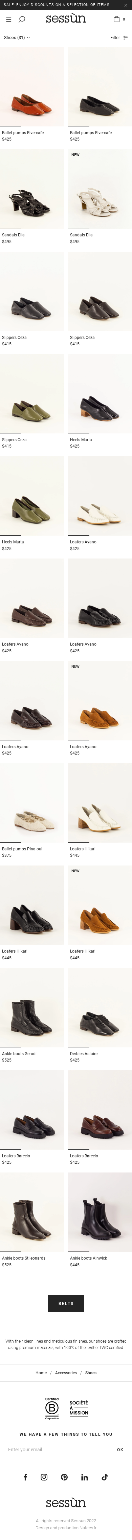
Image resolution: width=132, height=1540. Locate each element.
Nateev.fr (88, 1527)
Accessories (66, 1373)
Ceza (14, 337)
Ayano (83, 542)
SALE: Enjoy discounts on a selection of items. (57, 5)
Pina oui (22, 849)
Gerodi (19, 1053)
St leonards (23, 1258)
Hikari (82, 849)
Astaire (83, 1053)
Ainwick (88, 1258)
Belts (66, 1303)
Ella (13, 235)
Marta (81, 439)
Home (41, 1373)
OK (120, 1450)
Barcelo (16, 1156)
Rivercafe (23, 132)
